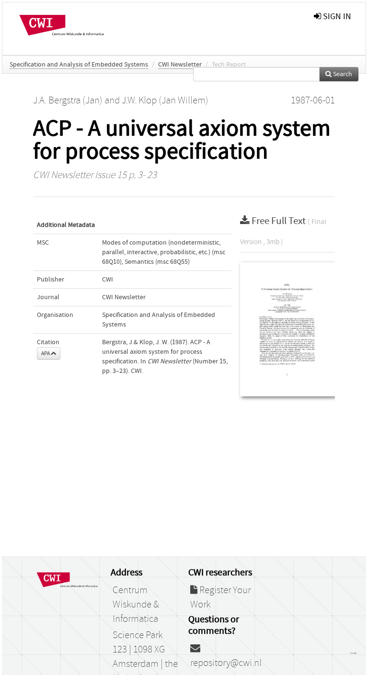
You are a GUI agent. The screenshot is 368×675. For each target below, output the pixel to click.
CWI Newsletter (180, 64)
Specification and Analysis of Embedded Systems (79, 64)
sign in (336, 16)
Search (342, 74)
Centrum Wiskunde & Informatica (136, 605)
